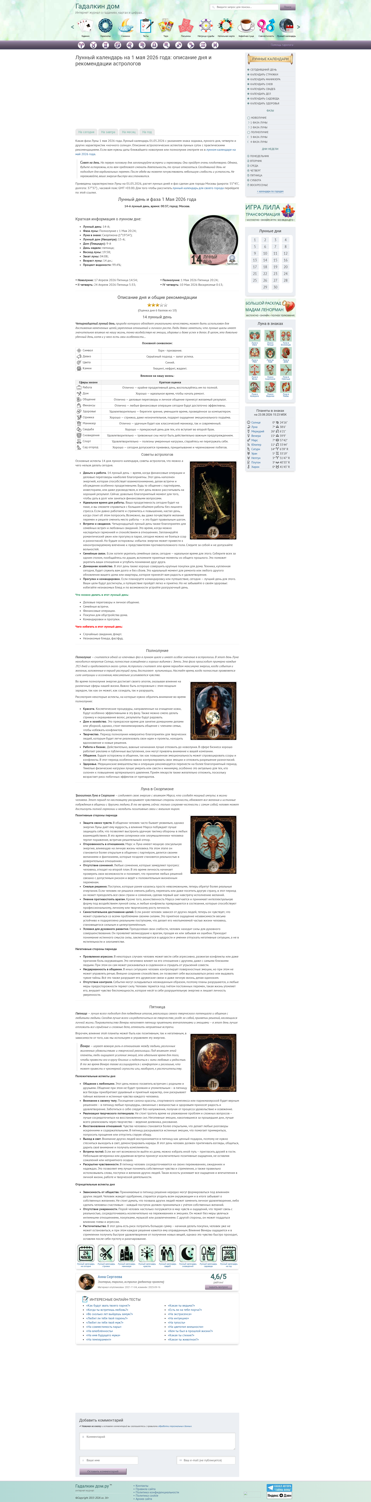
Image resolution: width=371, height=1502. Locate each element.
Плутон (255, 462)
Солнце (256, 422)
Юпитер (256, 444)
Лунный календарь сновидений (188, 1265)
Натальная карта (226, 35)
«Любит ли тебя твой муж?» (104, 1322)
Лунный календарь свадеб (167, 1265)
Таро (165, 35)
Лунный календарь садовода (208, 1265)
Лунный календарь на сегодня (85, 1265)
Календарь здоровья (264, 103)
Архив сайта (144, 1499)
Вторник (256, 161)
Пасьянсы (186, 35)
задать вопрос (218, 1287)
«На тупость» (176, 1322)
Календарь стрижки (264, 74)
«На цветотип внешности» (185, 1327)
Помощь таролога (282, 45)
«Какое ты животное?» (183, 1339)
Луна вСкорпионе (270, 378)
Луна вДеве (286, 361)
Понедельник (259, 156)
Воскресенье (259, 185)
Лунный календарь (286, 35)
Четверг (255, 170)
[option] (85, 29)
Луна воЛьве (270, 361)
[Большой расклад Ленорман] (270, 307)
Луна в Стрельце (286, 378)
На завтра (108, 132)
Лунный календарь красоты (147, 1265)
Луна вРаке (255, 361)
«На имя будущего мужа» (103, 1335)
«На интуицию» (178, 1318)
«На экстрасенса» (180, 1314)
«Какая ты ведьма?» (181, 1305)
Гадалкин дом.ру (92, 1486)
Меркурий (257, 431)
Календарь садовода (264, 98)
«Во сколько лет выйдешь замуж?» (109, 1314)
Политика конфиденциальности (157, 1492)
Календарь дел (260, 94)
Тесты (146, 35)
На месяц (128, 132)
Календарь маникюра (265, 79)
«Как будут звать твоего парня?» (108, 1305)
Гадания (85, 35)
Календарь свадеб (262, 89)
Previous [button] (72, 25)
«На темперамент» (98, 1339)
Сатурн (255, 449)
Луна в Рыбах (286, 395)
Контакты (142, 1486)
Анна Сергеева (110, 1277)
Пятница (256, 175)
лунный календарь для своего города (198, 188)
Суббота (255, 180)
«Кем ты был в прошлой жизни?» (190, 1331)
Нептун (255, 458)
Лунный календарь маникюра (126, 1265)
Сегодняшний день (263, 69)
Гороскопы (105, 35)
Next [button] (298, 25)
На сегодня (86, 132)
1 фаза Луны (258, 122)
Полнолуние (260, 132)
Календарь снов (261, 84)
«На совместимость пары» (104, 1327)
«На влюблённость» (99, 1331)
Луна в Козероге (254, 395)
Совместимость (266, 35)
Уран (254, 453)
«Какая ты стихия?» (181, 1335)
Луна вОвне (255, 343)
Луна (254, 427)
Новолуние (259, 117)
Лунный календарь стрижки (106, 1265)
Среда (254, 165)
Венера (256, 436)
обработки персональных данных (175, 1426)
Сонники (125, 35)
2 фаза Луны (258, 127)
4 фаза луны (258, 142)
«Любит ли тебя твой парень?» (107, 1318)
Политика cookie (147, 1495)
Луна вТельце (270, 343)
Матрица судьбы (206, 35)
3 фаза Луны (258, 137)
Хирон (255, 467)
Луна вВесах (255, 378)
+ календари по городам (270, 191)
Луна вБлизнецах (286, 343)
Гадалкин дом (97, 6)
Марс (254, 440)
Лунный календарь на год (228, 1265)
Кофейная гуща (246, 35)
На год (147, 132)
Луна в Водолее (270, 395)
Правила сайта (146, 1489)
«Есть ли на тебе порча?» (185, 1310)
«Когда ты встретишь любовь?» (107, 1310)
